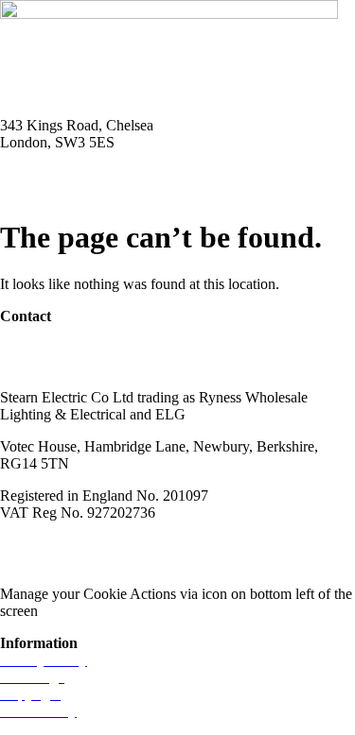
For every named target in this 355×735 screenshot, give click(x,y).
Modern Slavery (48, 545)
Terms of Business (167, 545)
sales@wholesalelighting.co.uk (92, 365)
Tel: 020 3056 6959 (58, 174)
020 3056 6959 (45, 348)
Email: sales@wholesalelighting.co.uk (113, 191)
